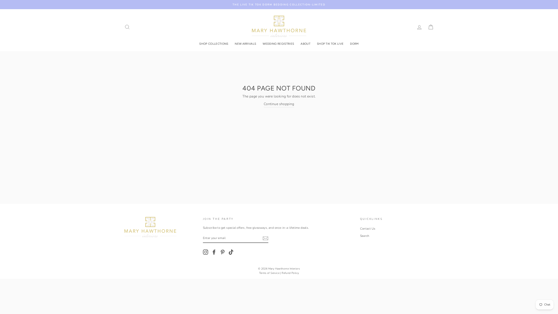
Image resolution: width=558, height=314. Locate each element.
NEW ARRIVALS (245, 43)
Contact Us (368, 229)
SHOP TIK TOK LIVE (330, 43)
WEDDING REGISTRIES (278, 43)
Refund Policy (290, 273)
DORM (354, 43)
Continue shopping (279, 104)
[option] (279, 4)
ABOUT (305, 43)
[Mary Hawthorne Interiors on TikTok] (231, 252)
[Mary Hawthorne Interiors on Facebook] (214, 252)
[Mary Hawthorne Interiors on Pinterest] (222, 252)
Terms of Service (269, 273)
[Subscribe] (265, 238)
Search (364, 236)
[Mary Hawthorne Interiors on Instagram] (205, 252)
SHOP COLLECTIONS (213, 43)
